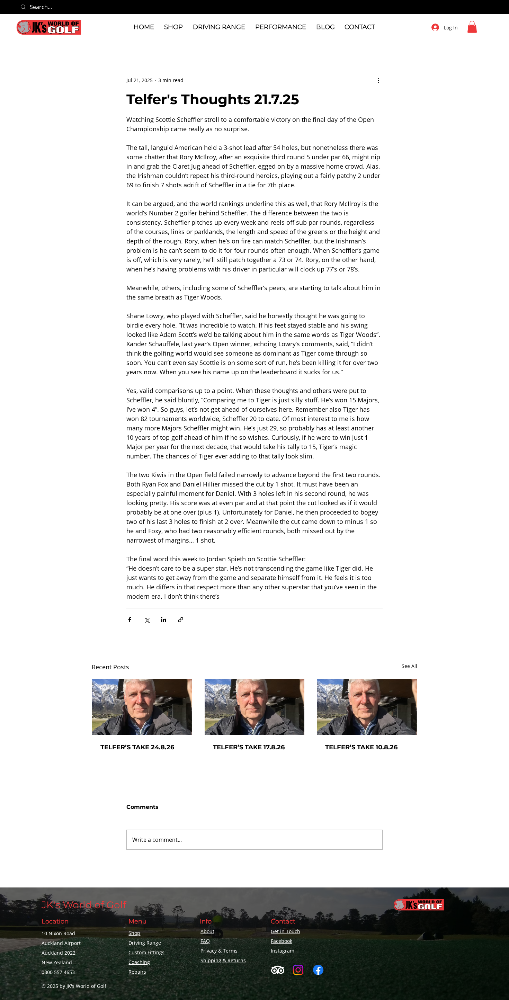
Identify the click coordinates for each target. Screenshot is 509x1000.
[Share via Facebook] (129, 619)
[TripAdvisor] (278, 970)
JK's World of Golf (84, 905)
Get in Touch (285, 931)
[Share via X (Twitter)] (146, 619)
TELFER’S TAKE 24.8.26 (137, 747)
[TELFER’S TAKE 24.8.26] (142, 707)
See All (409, 666)
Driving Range (144, 942)
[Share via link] (180, 619)
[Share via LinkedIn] (163, 619)
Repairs (137, 971)
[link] (472, 27)
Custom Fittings (146, 952)
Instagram (282, 950)
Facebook (281, 941)
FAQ (205, 941)
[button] (174, 27)
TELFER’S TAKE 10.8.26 (361, 747)
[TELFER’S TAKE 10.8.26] (367, 707)
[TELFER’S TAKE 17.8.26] (255, 707)
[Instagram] (298, 970)
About (207, 931)
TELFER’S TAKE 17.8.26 (249, 747)
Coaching (139, 962)
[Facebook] (318, 970)
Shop (134, 933)
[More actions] (378, 80)
